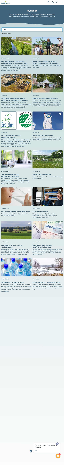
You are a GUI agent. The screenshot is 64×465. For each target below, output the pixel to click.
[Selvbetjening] (57, 2)
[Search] (49, 2)
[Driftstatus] (53, 2)
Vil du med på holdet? (40, 211)
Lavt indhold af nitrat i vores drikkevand (15, 211)
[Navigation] (61, 2)
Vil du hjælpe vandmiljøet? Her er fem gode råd (10, 136)
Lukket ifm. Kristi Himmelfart (42, 135)
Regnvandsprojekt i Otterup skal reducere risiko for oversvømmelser (14, 62)
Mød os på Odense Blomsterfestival (45, 98)
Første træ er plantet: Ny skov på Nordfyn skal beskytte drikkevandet (45, 62)
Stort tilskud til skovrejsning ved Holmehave (11, 246)
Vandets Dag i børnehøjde (41, 174)
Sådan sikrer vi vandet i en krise (12, 282)
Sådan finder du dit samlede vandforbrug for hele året (42, 246)
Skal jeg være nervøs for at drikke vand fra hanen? (10, 175)
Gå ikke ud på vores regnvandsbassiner (46, 282)
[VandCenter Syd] (5, 2)
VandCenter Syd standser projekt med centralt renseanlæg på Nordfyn (14, 99)
